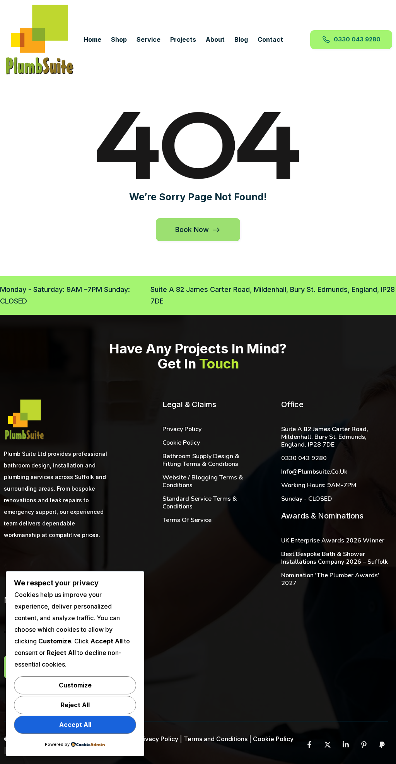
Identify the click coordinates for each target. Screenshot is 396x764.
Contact (270, 39)
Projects (183, 39)
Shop (119, 39)
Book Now (192, 229)
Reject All (75, 705)
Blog (241, 39)
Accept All (75, 724)
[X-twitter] (327, 744)
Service (148, 39)
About (215, 39)
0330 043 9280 (357, 39)
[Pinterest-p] (364, 744)
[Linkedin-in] (345, 744)
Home (92, 39)
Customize (75, 685)
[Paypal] (382, 744)
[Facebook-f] (309, 744)
